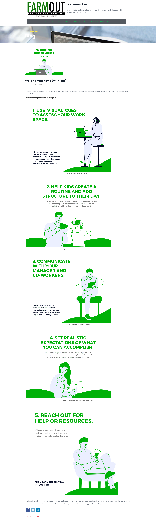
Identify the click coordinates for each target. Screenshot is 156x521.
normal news (34, 31)
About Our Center (63, 21)
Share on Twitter (33, 510)
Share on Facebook (28, 510)
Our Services (92, 21)
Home (44, 21)
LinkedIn (84, 4)
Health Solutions (106, 21)
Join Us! (51, 21)
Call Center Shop (78, 21)
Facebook (76, 4)
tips (38, 516)
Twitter (69, 4)
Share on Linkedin (38, 510)
